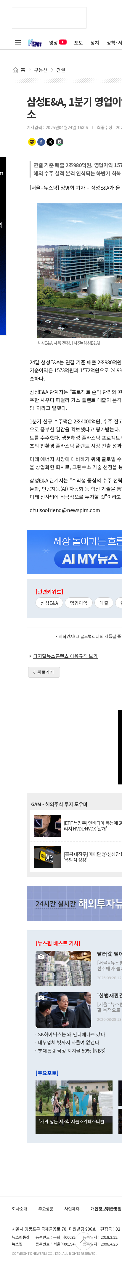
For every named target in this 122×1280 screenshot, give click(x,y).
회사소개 (19, 1208)
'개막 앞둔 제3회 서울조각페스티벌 (71, 1121)
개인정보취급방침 (106, 1208)
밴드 (59, 142)
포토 (78, 42)
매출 (103, 602)
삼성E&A (49, 602)
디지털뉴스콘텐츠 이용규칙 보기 (65, 655)
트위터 (50, 142)
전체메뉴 (18, 42)
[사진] (63, 967)
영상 (53, 42)
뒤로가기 (45, 672)
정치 (94, 42)
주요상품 (46, 1208)
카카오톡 (32, 142)
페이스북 (41, 142)
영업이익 (79, 602)
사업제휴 (72, 1208)
